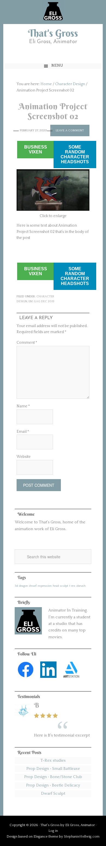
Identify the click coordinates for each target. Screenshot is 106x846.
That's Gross (53, 33)
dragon (23, 585)
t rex (72, 585)
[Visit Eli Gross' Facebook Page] (25, 679)
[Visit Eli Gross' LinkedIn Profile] (48, 679)
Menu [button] (57, 65)
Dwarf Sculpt (53, 793)
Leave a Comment (70, 130)
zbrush (81, 585)
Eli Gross (72, 825)
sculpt (64, 585)
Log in (53, 831)
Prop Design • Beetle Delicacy (53, 785)
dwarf (33, 585)
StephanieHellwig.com (81, 836)
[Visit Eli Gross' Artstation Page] (71, 679)
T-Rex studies (53, 760)
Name (23, 406)
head (56, 585)
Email (23, 431)
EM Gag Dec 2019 (41, 301)
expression (45, 585)
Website (24, 457)
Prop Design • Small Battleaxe (53, 768)
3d (16, 585)
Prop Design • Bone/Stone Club (53, 776)
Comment (27, 342)
